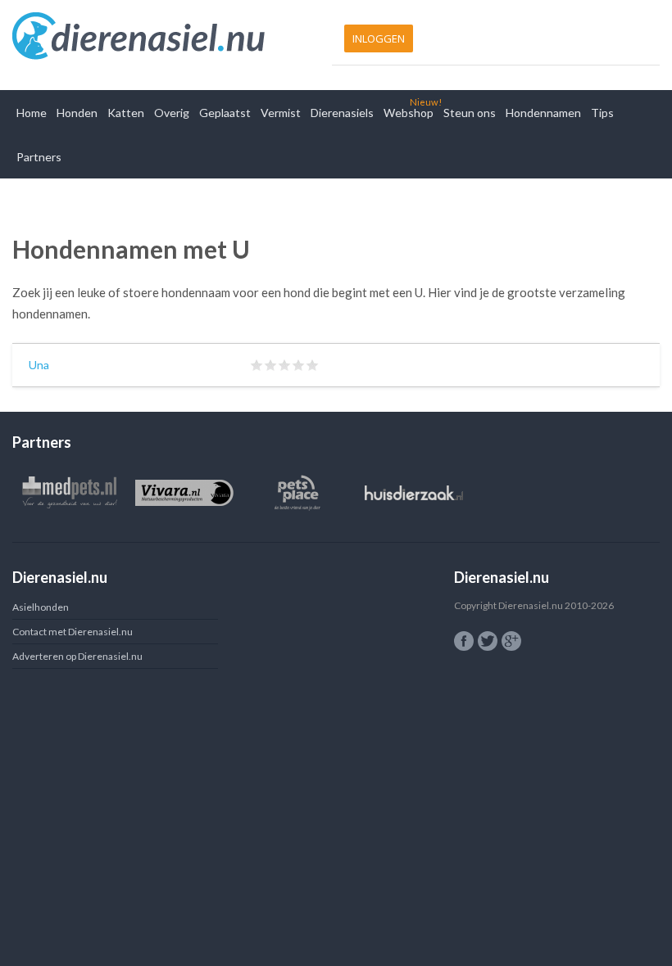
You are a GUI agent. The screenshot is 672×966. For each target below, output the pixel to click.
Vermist (281, 113)
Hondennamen (543, 113)
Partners (38, 157)
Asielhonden (40, 607)
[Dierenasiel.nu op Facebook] (464, 641)
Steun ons (469, 113)
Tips (602, 113)
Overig (171, 113)
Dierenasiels (342, 113)
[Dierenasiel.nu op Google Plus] (511, 641)
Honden (77, 113)
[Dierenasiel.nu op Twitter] (487, 641)
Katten (125, 113)
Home (31, 113)
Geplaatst (225, 113)
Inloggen (378, 38)
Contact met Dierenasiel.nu (72, 631)
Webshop (409, 113)
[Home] (170, 36)
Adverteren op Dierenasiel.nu (77, 656)
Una (39, 365)
